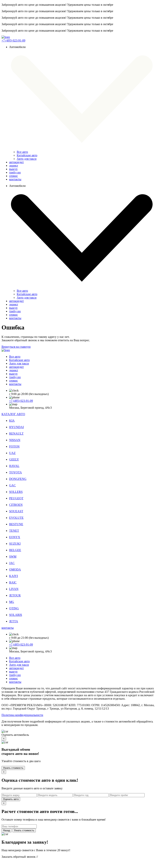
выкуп (13, 169)
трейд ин (15, 172)
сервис (13, 175)
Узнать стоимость (13, 767)
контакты (15, 179)
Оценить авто (11, 799)
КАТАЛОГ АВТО (13, 414)
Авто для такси (27, 158)
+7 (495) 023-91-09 (13, 40)
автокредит (16, 162)
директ (13, 165)
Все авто (22, 151)
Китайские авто (27, 155)
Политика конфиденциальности (22, 715)
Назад (6, 830)
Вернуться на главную (16, 346)
